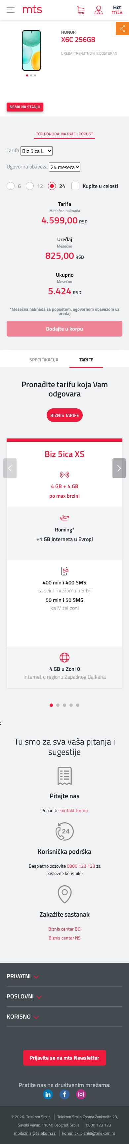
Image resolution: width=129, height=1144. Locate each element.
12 (40, 186)
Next (119, 468)
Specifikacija (43, 359)
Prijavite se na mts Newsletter (64, 1058)
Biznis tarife (64, 415)
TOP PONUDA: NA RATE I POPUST (64, 134)
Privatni (19, 976)
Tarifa (13, 150)
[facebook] (64, 1094)
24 (62, 186)
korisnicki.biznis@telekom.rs (88, 1133)
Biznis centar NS (65, 937)
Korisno (19, 1016)
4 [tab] (71, 705)
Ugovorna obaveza (27, 166)
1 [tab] (27, 75)
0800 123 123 (81, 865)
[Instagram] (81, 1094)
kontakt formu (74, 810)
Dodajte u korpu (64, 329)
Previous (10, 468)
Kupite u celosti (100, 186)
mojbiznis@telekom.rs (35, 1133)
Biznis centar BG (64, 928)
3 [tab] (35, 75)
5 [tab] (77, 705)
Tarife (86, 359)
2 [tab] (31, 75)
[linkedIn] (48, 1094)
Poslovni (21, 996)
